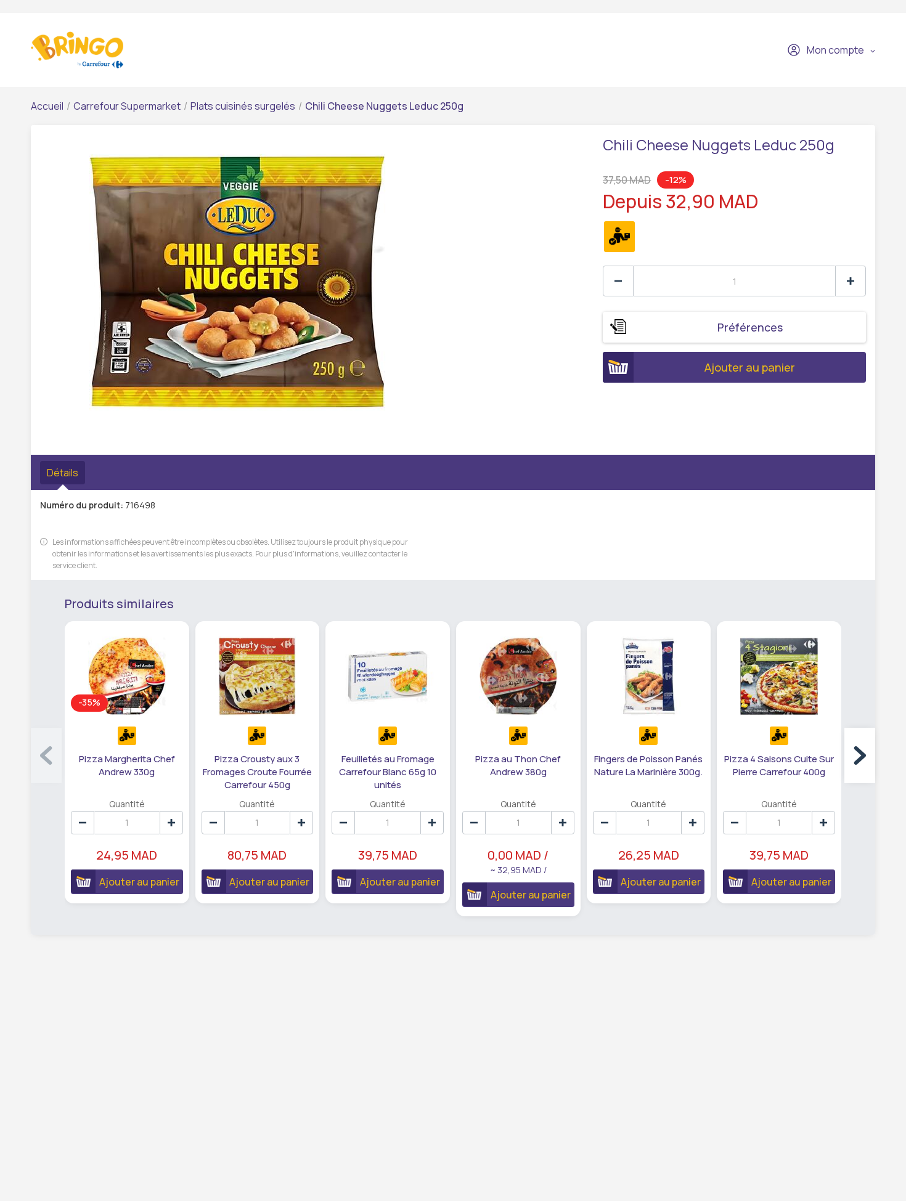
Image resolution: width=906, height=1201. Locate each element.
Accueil (47, 106)
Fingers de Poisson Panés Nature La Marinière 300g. (648, 765)
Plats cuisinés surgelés (242, 106)
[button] (859, 755)
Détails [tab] (62, 472)
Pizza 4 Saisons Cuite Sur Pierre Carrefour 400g (779, 765)
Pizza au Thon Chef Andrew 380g (518, 765)
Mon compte (835, 50)
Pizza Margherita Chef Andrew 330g (127, 765)
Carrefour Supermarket (127, 106)
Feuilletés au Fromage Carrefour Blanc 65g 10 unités (387, 771)
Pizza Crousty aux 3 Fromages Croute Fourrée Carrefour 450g (257, 771)
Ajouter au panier (749, 367)
